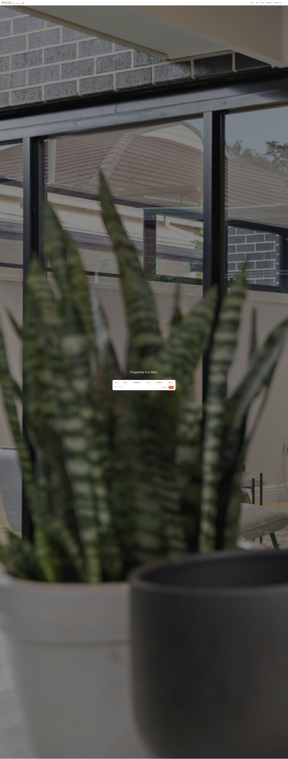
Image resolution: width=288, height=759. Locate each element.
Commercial (137, 382)
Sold (148, 382)
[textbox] (120, 387)
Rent (262, 2)
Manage (269, 2)
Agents (170, 382)
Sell (257, 2)
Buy (252, 2)
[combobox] (136, 387)
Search (171, 387)
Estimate (159, 382)
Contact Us (277, 2)
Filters (165, 387)
